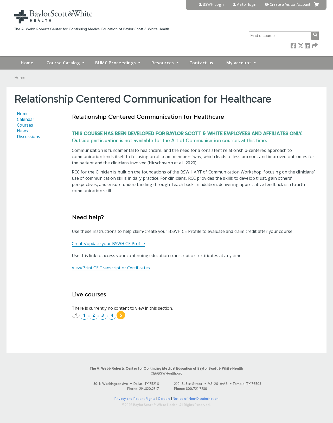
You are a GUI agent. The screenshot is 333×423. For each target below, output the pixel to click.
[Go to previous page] (76, 314)
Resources (162, 63)
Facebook (293, 45)
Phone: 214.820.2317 (143, 389)
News (22, 131)
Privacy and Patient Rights (134, 399)
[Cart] (316, 6)
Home (27, 63)
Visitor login (246, 4)
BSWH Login (213, 4)
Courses (25, 125)
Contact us (201, 63)
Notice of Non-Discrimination (196, 399)
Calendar (25, 119)
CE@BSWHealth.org (166, 373)
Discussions (28, 136)
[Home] (53, 17)
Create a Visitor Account (290, 4)
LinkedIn (307, 45)
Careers (164, 399)
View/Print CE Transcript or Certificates (111, 268)
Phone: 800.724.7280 (190, 389)
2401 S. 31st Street (217, 384)
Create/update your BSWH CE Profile (108, 243)
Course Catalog (63, 63)
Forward (314, 45)
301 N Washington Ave (126, 384)
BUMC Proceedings (115, 63)
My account (238, 63)
